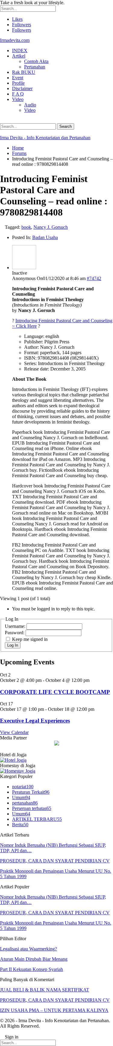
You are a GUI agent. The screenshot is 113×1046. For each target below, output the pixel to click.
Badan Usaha (45, 237)
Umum (21, 797)
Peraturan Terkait (30, 792)
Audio (30, 104)
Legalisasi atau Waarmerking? (28, 948)
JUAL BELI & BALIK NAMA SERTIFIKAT (44, 989)
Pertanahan (34, 66)
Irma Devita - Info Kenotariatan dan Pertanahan (45, 137)
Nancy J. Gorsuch (50, 227)
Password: (15, 632)
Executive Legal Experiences (35, 720)
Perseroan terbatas (31, 808)
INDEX (19, 50)
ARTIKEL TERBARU (37, 819)
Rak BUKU (23, 72)
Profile (18, 83)
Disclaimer (22, 88)
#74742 (94, 278)
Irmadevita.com (15, 40)
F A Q (18, 93)
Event (17, 77)
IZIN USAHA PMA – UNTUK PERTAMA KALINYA (54, 1010)
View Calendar (14, 732)
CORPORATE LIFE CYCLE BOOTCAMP (55, 692)
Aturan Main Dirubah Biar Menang (33, 959)
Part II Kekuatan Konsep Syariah (31, 969)
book (26, 227)
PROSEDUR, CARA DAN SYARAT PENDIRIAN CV (55, 860)
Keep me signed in (30, 639)
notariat (22, 786)
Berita (20, 824)
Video (18, 99)
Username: (16, 626)
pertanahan (25, 802)
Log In (12, 645)
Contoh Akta (36, 61)
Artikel (18, 55)
